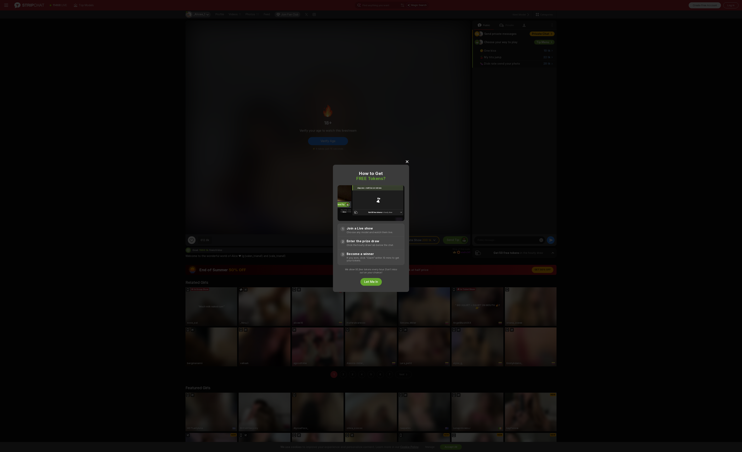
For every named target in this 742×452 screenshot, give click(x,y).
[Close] (407, 161)
